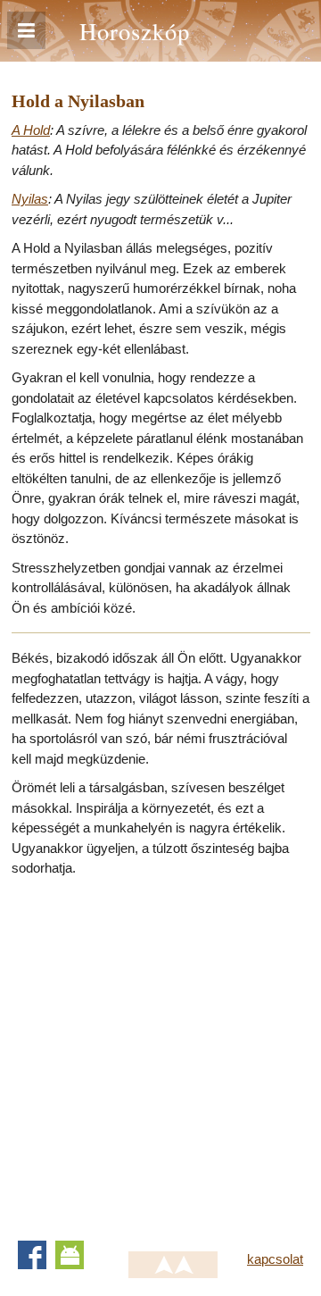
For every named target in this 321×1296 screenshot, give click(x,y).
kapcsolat (275, 1259)
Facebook (32, 1255)
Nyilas (30, 198)
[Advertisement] (160, 1053)
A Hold (31, 130)
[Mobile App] (69, 1255)
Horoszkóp (134, 30)
